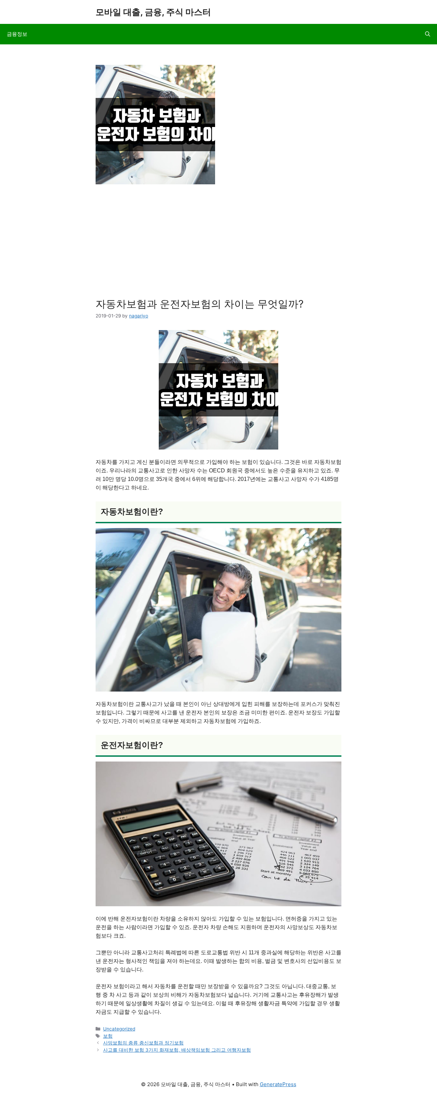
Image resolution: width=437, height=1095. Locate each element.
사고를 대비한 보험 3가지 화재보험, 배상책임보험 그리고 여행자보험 (177, 1050)
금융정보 (17, 34)
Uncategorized (119, 1029)
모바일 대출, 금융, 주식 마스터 (153, 12)
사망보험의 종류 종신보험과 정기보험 (143, 1043)
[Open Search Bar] (427, 34)
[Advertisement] (218, 243)
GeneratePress (278, 1084)
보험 (108, 1036)
